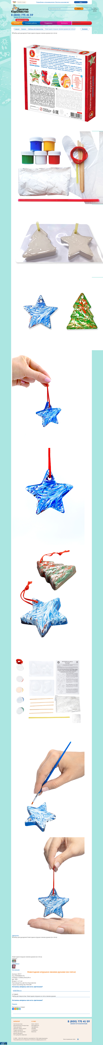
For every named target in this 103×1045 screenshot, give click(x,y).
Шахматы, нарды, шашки (19, 1028)
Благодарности (35, 1025)
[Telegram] (20, 1009)
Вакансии (33, 1031)
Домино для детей (18, 1033)
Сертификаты (34, 1027)
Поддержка (48, 23)
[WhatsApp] (18, 1009)
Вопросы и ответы (22, 20)
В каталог (85, 29)
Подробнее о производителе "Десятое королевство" (52, 2)
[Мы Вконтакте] (78, 1039)
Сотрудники (34, 1030)
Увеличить (15, 935)
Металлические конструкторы (21, 1025)
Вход (81, 2)
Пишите (14, 1004)
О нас (33, 1021)
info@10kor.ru (76, 22)
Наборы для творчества (19, 1031)
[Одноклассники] (15, 1009)
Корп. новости (35, 1024)
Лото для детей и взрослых (20, 1034)
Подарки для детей (18, 1030)
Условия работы (31, 23)
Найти (79, 9)
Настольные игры (17, 1024)
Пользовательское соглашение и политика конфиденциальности (29, 1039)
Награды (33, 1028)
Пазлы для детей (17, 1027)
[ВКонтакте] (13, 1009)
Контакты (64, 23)
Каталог (16, 23)
